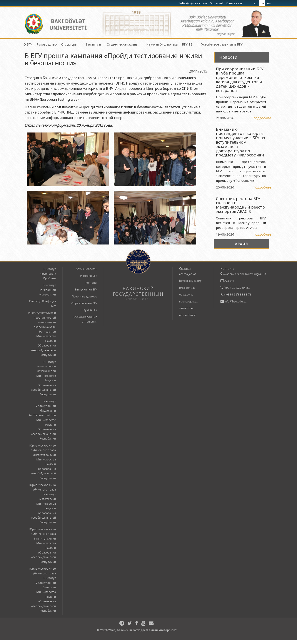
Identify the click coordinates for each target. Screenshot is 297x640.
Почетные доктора (84, 296)
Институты (94, 44)
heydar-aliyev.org (190, 281)
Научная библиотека (162, 44)
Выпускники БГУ (86, 289)
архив (241, 243)
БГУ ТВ (187, 44)
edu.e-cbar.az (188, 315)
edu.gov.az (186, 294)
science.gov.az (188, 301)
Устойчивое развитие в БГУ (222, 44)
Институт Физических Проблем (48, 274)
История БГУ (88, 276)
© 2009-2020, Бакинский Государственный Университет (137, 630)
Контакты (234, 3)
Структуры (69, 44)
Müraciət (217, 3)
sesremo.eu (186, 308)
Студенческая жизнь (122, 44)
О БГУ (27, 44)
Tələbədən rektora (193, 3)
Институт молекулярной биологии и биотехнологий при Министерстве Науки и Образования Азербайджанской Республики (42, 420)
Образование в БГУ (84, 303)
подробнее (262, 118)
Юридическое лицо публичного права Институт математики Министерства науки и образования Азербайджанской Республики (42, 504)
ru (262, 3)
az (255, 3)
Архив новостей (86, 269)
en (269, 3)
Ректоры (91, 283)
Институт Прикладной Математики (47, 290)
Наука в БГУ (89, 310)
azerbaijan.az (187, 274)
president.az (187, 288)
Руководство (47, 44)
